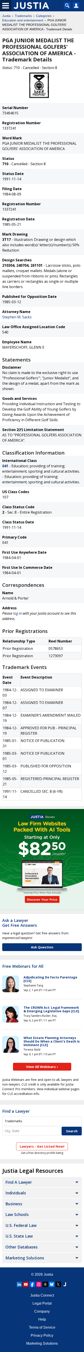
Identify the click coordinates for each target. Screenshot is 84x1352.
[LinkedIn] (19, 1284)
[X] (58, 1284)
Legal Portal (42, 1303)
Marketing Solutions (24, 1258)
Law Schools (17, 1214)
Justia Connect (42, 1295)
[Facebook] (32, 1284)
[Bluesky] (51, 1284)
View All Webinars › (42, 1066)
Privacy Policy (42, 1335)
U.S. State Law (19, 1236)
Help (42, 1319)
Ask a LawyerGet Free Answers (19, 923)
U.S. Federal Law (21, 1225)
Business (13, 1203)
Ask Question (42, 947)
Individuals (15, 1192)
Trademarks (23, 16)
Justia (6, 16)
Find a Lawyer (16, 1111)
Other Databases (21, 1247)
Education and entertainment (22, 20)
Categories (44, 16)
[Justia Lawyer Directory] (64, 1284)
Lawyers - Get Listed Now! (42, 1146)
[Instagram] (38, 1284)
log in (17, 613)
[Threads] (45, 1284)
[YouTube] (25, 1284)
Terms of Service (42, 1327)
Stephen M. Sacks (17, 317)
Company (42, 1311)
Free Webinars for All (22, 966)
